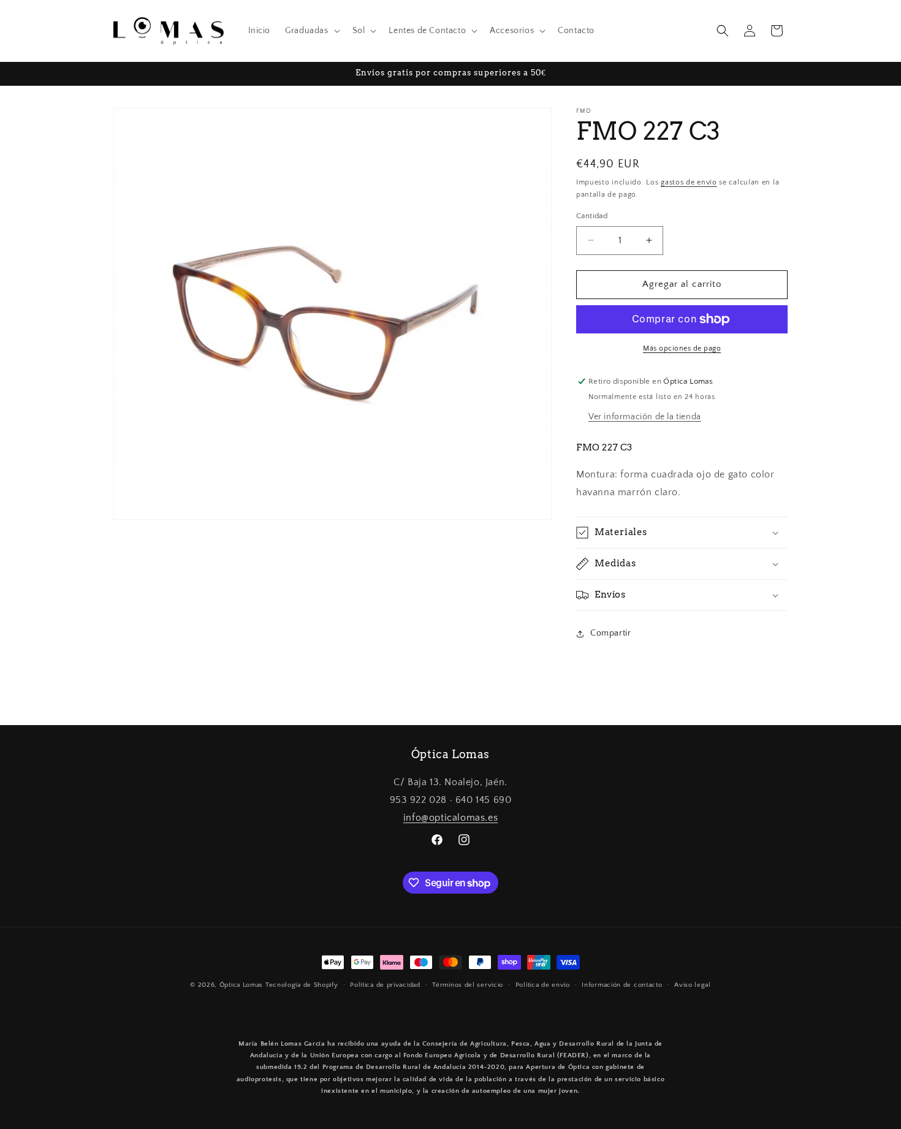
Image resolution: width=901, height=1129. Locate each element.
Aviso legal (692, 985)
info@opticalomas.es (450, 817)
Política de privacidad (385, 985)
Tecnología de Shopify (301, 985)
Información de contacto (622, 985)
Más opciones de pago (682, 348)
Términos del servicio (467, 985)
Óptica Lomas (241, 985)
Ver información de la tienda (644, 417)
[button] (311, 31)
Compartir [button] (610, 633)
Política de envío (542, 985)
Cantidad (591, 215)
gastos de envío (689, 182)
